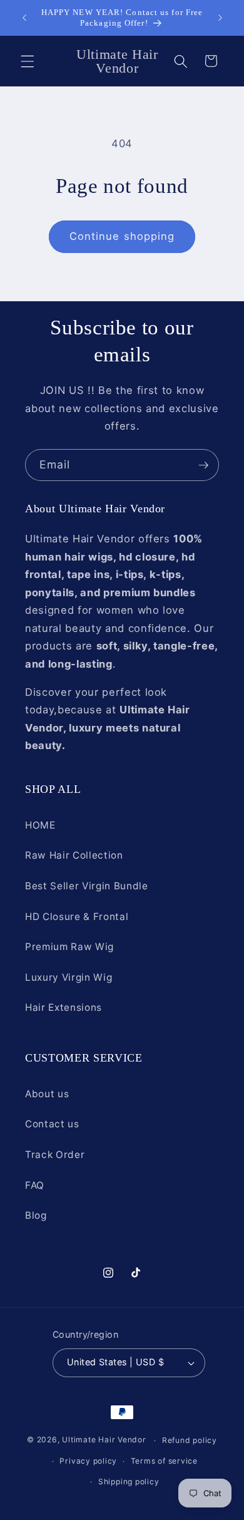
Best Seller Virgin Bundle (86, 886)
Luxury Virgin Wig (68, 977)
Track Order (54, 1155)
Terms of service (164, 1461)
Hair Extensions (63, 1007)
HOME (40, 825)
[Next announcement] (220, 17)
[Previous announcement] (24, 17)
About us (47, 1094)
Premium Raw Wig (69, 947)
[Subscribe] (203, 465)
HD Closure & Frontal (76, 917)
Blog (36, 1215)
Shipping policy (129, 1481)
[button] (28, 61)
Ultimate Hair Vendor (104, 1440)
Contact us (52, 1124)
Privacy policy (88, 1461)
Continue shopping (122, 236)
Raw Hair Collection (74, 855)
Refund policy (189, 1440)
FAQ (34, 1185)
